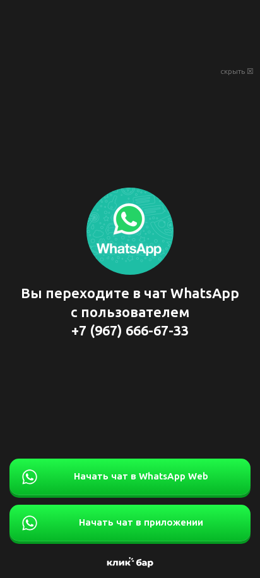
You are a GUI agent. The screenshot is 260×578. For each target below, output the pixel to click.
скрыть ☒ (237, 71)
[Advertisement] (130, 31)
